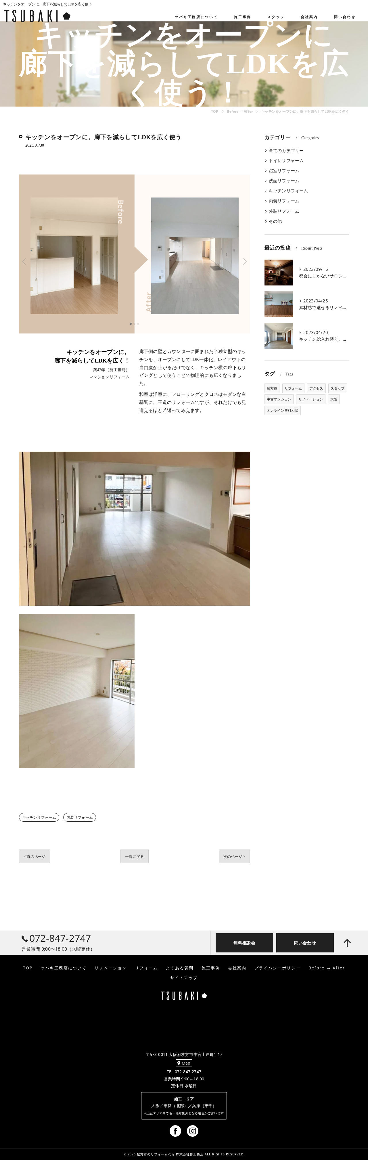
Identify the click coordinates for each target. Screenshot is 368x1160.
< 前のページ (34, 856)
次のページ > (234, 856)
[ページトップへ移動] (347, 943)
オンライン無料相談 (282, 410)
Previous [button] (77, 261)
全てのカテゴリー (286, 150)
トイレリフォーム (286, 160)
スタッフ (338, 388)
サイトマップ (184, 977)
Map (186, 1063)
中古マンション (279, 399)
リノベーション (310, 399)
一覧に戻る (134, 856)
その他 (275, 221)
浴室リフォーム (284, 170)
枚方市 (272, 388)
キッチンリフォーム (39, 817)
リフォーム (293, 388)
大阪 (333, 399)
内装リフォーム (79, 817)
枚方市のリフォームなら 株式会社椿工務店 (170, 1154)
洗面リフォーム (284, 180)
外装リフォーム (284, 211)
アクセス (316, 388)
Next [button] (192, 261)
